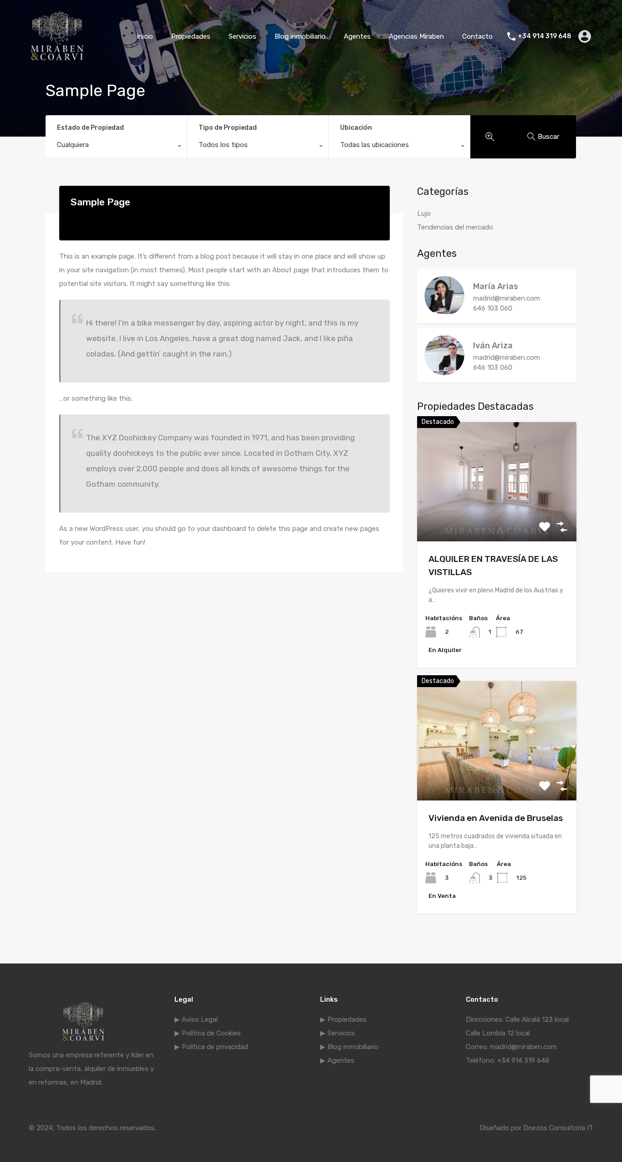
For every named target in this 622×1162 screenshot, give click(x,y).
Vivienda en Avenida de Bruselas (495, 818)
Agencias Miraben (416, 36)
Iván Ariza (493, 346)
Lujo (424, 213)
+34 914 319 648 (544, 36)
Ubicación (356, 128)
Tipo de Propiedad (228, 128)
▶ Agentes (337, 1060)
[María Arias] (444, 312)
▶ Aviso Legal (196, 1019)
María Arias (495, 286)
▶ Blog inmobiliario (349, 1047)
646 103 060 (492, 308)
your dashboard (221, 529)
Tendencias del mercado (455, 227)
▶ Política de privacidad (211, 1047)
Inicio (145, 36)
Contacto (477, 36)
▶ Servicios (337, 1033)
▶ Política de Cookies (207, 1033)
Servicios (242, 36)
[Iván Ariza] (444, 371)
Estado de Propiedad (90, 128)
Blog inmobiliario (300, 36)
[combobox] (116, 147)
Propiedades (190, 36)
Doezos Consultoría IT (558, 1128)
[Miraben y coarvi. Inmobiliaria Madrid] (57, 60)
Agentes (357, 36)
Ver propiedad (497, 517)
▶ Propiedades (343, 1019)
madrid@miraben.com (506, 298)
